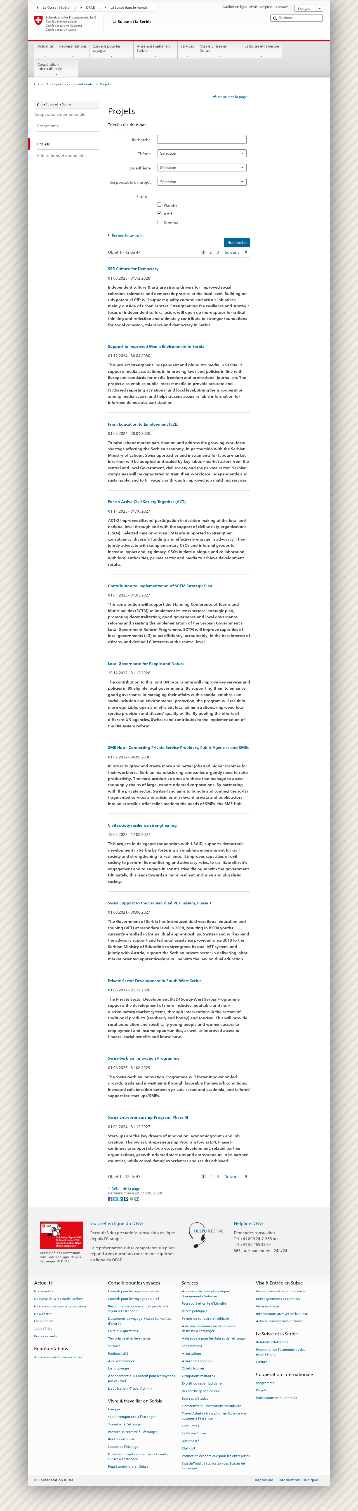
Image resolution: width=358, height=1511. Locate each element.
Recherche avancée (127, 236)
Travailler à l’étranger (125, 1424)
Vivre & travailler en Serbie (153, 48)
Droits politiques (194, 1311)
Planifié (172, 205)
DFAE (90, 8)
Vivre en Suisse (267, 1306)
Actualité (45, 46)
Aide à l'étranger (121, 1361)
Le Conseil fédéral (56, 8)
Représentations (72, 46)
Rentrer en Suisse (121, 1439)
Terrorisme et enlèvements (129, 1338)
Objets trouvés (193, 1368)
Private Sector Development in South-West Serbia (155, 980)
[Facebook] (110, 1198)
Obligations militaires (198, 1376)
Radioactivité (118, 1354)
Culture (261, 1362)
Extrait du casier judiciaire (202, 1383)
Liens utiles (190, 1426)
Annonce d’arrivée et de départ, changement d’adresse (207, 1293)
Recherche (141, 139)
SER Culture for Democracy (133, 268)
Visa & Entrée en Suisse (213, 48)
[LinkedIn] (121, 1198)
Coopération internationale (49, 66)
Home (39, 84)
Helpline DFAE (249, 1223)
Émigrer (114, 1409)
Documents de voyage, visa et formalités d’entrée (139, 1321)
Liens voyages (118, 1368)
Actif (169, 213)
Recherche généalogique (201, 1391)
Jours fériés (43, 1329)
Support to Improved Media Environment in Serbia (156, 346)
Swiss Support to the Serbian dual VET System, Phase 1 (159, 903)
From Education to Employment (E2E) (143, 424)
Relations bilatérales (272, 1342)
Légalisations (192, 1346)
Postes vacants (45, 1336)
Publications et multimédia (276, 1398)
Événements (43, 1321)
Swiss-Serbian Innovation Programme (144, 1058)
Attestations (191, 1354)
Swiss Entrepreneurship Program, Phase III (148, 1117)
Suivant (232, 252)
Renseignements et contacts (278, 1299)
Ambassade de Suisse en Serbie (58, 1357)
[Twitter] (116, 1198)
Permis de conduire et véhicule (205, 1319)
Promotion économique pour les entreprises (216, 1456)
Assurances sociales (197, 1361)
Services (187, 46)
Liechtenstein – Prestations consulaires (211, 1406)
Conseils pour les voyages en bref (133, 1299)
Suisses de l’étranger (124, 1447)
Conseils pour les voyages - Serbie (133, 1291)
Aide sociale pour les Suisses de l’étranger (214, 1338)
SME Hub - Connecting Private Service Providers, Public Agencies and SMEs (178, 747)
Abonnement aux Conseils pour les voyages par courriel (141, 1378)
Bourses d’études (195, 1398)
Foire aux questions (123, 1331)
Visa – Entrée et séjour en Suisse (281, 1291)
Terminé (173, 222)
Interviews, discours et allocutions (60, 1306)
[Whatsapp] (132, 1198)
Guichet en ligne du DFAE (117, 1223)
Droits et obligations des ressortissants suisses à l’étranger (138, 1456)
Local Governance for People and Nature (146, 663)
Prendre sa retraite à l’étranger (132, 1432)
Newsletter (43, 1314)
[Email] (137, 1198)
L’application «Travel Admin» (130, 1388)
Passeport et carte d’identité (204, 1303)
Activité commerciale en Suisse (279, 1321)
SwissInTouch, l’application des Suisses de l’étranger (213, 1465)
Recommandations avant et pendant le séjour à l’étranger (138, 1308)
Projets (261, 1390)
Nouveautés (43, 1291)
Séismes (114, 1346)
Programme (265, 1383)
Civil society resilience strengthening (142, 825)
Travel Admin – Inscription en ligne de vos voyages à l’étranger (214, 1415)
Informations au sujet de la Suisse (282, 1314)
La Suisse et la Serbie (261, 46)
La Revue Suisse (194, 1433)
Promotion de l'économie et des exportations (280, 1352)
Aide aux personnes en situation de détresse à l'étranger (209, 1328)
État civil (188, 1448)
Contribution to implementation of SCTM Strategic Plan (160, 585)
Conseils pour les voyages (107, 48)
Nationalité (190, 1441)
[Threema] (126, 1198)
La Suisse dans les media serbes (58, 1299)
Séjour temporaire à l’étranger (132, 1417)
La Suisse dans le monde (129, 8)
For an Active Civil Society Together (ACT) (147, 501)
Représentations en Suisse (128, 1466)
